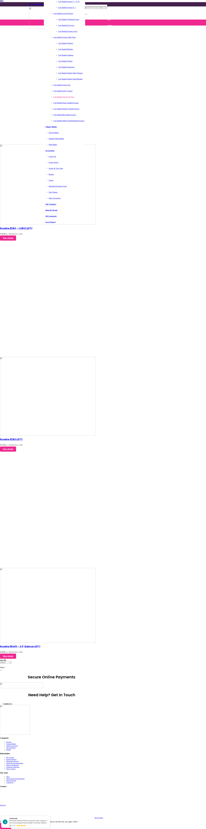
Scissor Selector (11, 759)
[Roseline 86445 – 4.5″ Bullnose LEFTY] (47, 642)
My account (10, 757)
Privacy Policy (11, 769)
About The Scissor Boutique (15, 779)
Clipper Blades (11, 744)
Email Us (3, 805)
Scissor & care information (14, 763)
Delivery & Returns (12, 765)
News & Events (11, 780)
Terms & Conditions (12, 767)
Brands (8, 749)
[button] (50, 816)
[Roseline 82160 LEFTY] (47, 435)
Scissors (8, 742)
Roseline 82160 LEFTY (11, 439)
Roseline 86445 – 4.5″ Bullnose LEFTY (20, 646)
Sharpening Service (12, 761)
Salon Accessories (12, 746)
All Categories (11, 748)
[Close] (86, 14)
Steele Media (99, 818)
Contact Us (9, 782)
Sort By (3, 660)
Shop (8, 777)
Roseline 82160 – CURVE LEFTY (16, 228)
